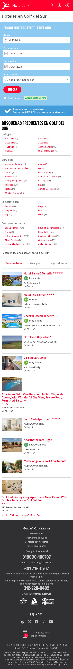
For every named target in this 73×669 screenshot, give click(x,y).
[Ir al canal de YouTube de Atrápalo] (51, 622)
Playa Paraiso (11, 240)
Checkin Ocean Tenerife (39, 316)
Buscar (12, 89)
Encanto (9, 206)
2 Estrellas (43, 142)
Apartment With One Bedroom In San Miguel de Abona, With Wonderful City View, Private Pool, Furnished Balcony (32, 397)
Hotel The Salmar (35, 295)
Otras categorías (46, 150)
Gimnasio (42, 168)
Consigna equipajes (14, 180)
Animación (43, 164)
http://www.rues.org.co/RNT (54, 664)
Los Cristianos (11, 227)
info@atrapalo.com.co (40, 593)
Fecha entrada (11, 48)
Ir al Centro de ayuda (36, 537)
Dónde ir (8, 35)
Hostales (9, 150)
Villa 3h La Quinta (35, 358)
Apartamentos (45, 146)
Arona (8, 232)
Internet (9, 184)
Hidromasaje (11, 176)
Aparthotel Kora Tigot (38, 440)
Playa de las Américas (48, 227)
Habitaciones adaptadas (16, 168)
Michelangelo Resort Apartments (45, 461)
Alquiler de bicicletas (48, 176)
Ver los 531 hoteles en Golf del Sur (21, 515)
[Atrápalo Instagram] (44, 622)
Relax (40, 210)
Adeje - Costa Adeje (14, 236)
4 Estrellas (43, 138)
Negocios (9, 210)
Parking (41, 180)
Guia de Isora (44, 240)
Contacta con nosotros (36, 542)
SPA (40, 184)
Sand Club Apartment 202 (40, 419)
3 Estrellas (10, 142)
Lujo (7, 214)
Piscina (8, 188)
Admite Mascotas (46, 188)
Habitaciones (10, 74)
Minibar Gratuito (13, 193)
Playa (40, 206)
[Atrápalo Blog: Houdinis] (22, 621)
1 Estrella (9, 146)
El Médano (43, 232)
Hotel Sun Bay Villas (36, 337)
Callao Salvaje (44, 244)
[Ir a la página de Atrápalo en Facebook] (37, 622)
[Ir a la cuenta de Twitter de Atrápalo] (29, 622)
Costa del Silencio (46, 236)
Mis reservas (36, 533)
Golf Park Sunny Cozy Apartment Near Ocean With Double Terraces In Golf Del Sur (34, 499)
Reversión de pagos (36, 546)
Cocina (8, 172)
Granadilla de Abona (14, 244)
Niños (41, 214)
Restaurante (44, 172)
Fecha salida (9, 61)
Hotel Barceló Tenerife (38, 273)
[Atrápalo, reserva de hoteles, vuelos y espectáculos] (6, 5)
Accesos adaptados (14, 164)
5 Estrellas (10, 138)
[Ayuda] (59, 5)
